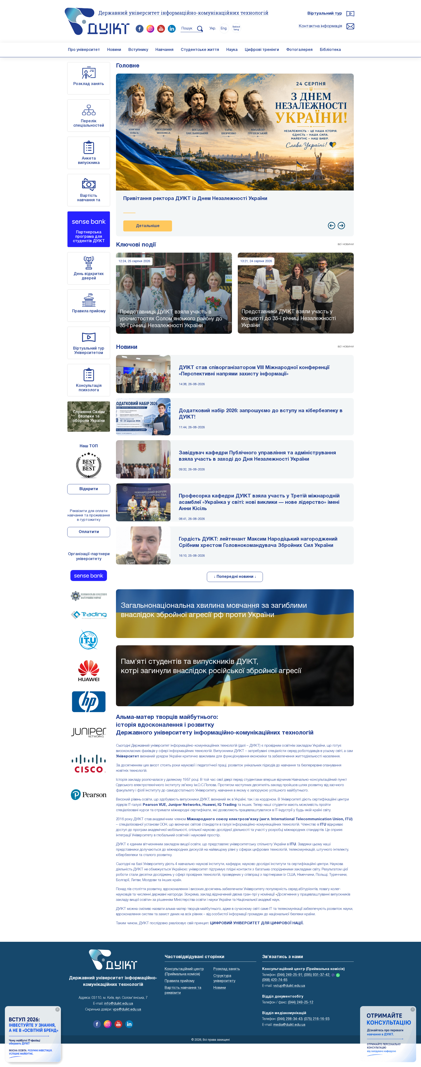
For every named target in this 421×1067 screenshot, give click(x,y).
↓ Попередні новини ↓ (235, 577)
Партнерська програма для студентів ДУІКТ (89, 237)
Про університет (84, 50)
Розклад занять (88, 84)
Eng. (224, 28)
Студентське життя (200, 50)
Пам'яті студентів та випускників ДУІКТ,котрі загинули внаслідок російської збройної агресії (211, 667)
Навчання (164, 50)
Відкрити (88, 489)
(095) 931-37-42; (317, 975)
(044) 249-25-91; (290, 975)
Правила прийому (88, 311)
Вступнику (138, 50)
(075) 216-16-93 (316, 1019)
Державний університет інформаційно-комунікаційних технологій (183, 13)
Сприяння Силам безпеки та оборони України (89, 416)
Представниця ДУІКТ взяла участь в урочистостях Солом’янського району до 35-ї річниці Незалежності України (171, 319)
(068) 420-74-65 (274, 980)
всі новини (346, 244)
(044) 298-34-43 (289, 1019)
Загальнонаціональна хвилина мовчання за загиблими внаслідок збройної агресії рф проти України (214, 611)
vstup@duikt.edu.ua (289, 986)
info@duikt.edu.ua (118, 1003)
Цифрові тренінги (262, 50)
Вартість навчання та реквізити (88, 200)
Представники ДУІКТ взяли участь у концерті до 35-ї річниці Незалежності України (288, 318)
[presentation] (331, 225)
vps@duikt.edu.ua (127, 1009)
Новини (114, 50)
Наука (232, 50)
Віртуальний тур (324, 13)
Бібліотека (330, 50)
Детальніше (148, 226)
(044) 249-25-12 (300, 1002)
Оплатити (89, 532)
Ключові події (136, 245)
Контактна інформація (320, 26)
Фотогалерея (299, 50)
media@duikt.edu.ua (289, 1025)
